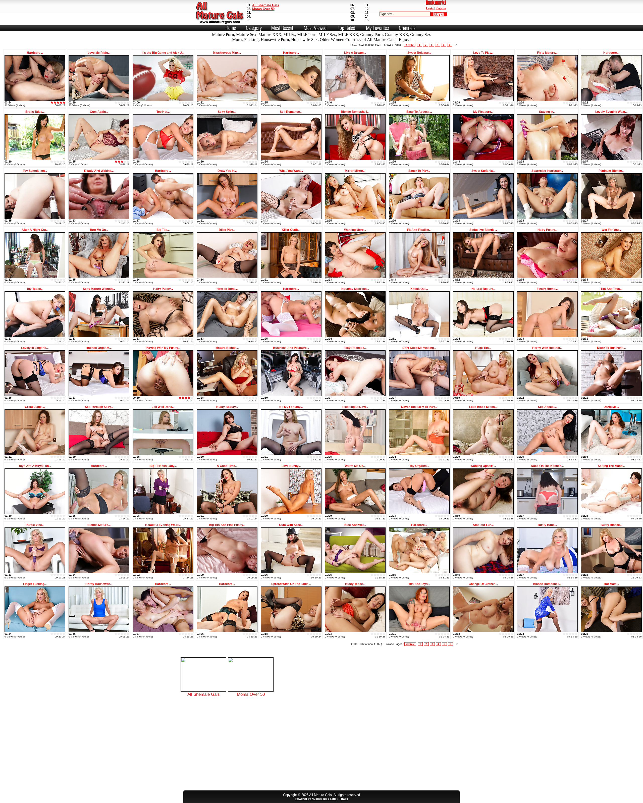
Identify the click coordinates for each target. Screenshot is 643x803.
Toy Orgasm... (419, 466)
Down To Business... (611, 348)
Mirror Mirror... (355, 171)
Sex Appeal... (547, 407)
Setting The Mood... (611, 466)
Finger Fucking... (34, 584)
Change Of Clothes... (483, 584)
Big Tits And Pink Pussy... (227, 525)
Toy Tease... (35, 289)
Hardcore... (35, 53)
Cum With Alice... (291, 525)
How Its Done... (227, 289)
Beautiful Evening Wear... (163, 525)
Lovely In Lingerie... (34, 348)
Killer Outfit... (291, 230)
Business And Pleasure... (291, 348)
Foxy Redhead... (355, 348)
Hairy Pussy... (547, 230)
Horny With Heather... (547, 348)
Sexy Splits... (227, 112)
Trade (344, 798)
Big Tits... (163, 230)
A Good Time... (227, 466)
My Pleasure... (483, 112)
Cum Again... (99, 112)
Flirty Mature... (547, 53)
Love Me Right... (99, 53)
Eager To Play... (419, 171)
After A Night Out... (35, 230)
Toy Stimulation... (35, 171)
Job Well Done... (163, 407)
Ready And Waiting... (99, 171)
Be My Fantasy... (291, 407)
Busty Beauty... (227, 407)
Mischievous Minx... (227, 53)
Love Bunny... (291, 466)
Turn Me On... (99, 230)
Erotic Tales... (34, 112)
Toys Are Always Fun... (35, 466)
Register (441, 8)
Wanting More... (355, 230)
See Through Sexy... (99, 407)
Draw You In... (227, 171)
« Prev (409, 44)
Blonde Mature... (99, 525)
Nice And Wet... (355, 525)
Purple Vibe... (35, 525)
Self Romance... (291, 112)
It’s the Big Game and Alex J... (163, 53)
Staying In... (547, 112)
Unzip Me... (611, 407)
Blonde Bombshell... (355, 112)
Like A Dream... (355, 53)
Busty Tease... (355, 584)
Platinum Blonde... (611, 171)
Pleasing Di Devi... (355, 407)
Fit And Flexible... (419, 230)
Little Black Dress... (483, 407)
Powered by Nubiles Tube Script (316, 798)
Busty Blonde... (611, 525)
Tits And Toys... (611, 289)
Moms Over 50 (263, 9)
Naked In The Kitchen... (547, 466)
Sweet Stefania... (483, 171)
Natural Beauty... (483, 289)
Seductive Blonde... (483, 230)
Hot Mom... (611, 584)
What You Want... (291, 171)
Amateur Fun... (483, 525)
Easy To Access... (419, 112)
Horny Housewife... (98, 584)
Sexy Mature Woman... (99, 289)
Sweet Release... (419, 53)
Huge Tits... (483, 348)
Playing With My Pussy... (163, 348)
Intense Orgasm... (99, 348)
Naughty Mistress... (355, 289)
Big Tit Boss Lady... (163, 466)
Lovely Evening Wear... (611, 112)
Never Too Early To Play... (419, 407)
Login (430, 8)
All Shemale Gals (265, 5)
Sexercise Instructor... (547, 171)
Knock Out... (419, 289)
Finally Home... (547, 289)
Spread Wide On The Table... (291, 584)
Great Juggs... (35, 407)
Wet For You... (611, 230)
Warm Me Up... (355, 466)
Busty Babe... (547, 525)
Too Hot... (163, 112)
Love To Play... (483, 53)
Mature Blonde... (227, 348)
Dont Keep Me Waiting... (419, 348)
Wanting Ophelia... (483, 466)
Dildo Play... (227, 230)
